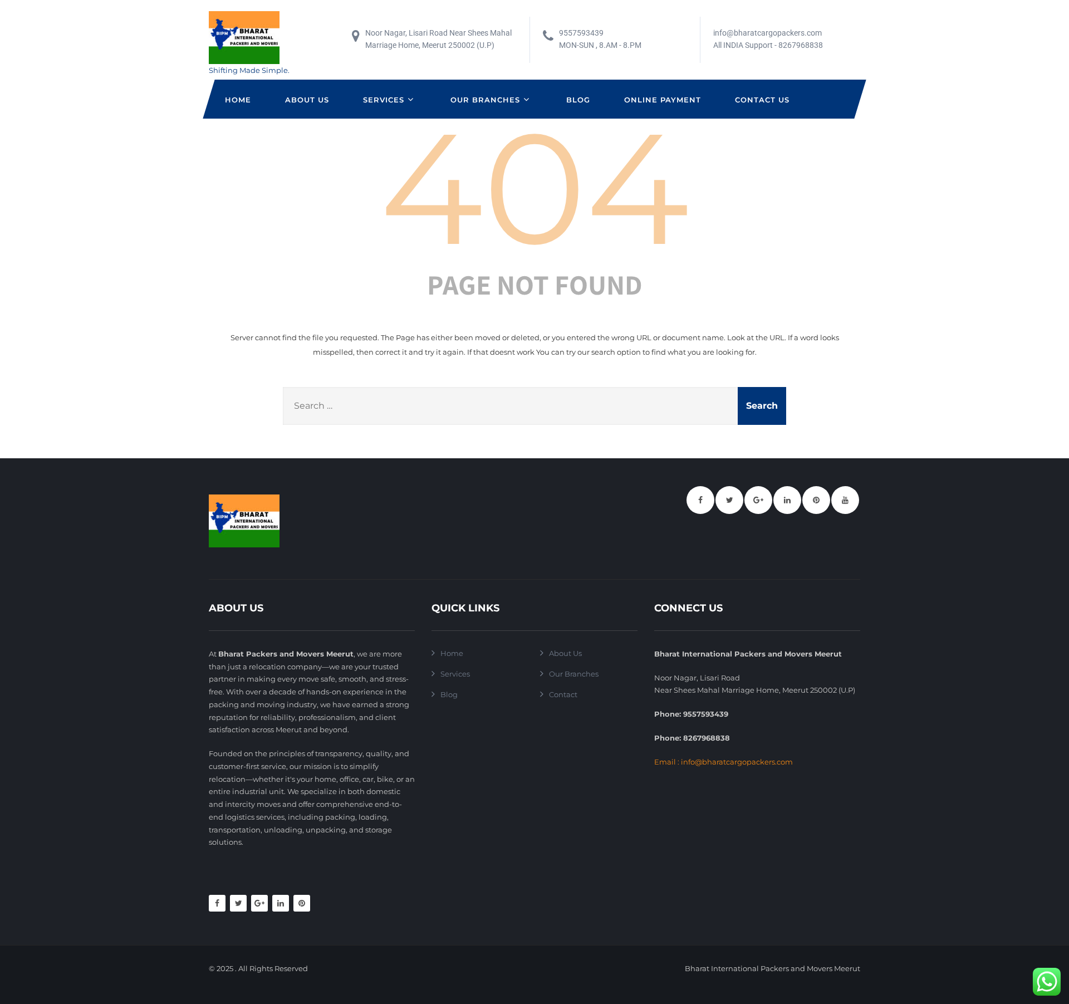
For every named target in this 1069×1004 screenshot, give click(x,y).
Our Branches (485, 99)
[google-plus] (758, 500)
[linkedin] (787, 500)
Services (383, 99)
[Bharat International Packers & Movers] (249, 37)
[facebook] (700, 500)
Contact (563, 694)
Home (238, 99)
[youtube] (845, 500)
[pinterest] (816, 500)
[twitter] (729, 500)
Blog (578, 99)
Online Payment (662, 99)
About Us (307, 99)
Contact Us (762, 99)
